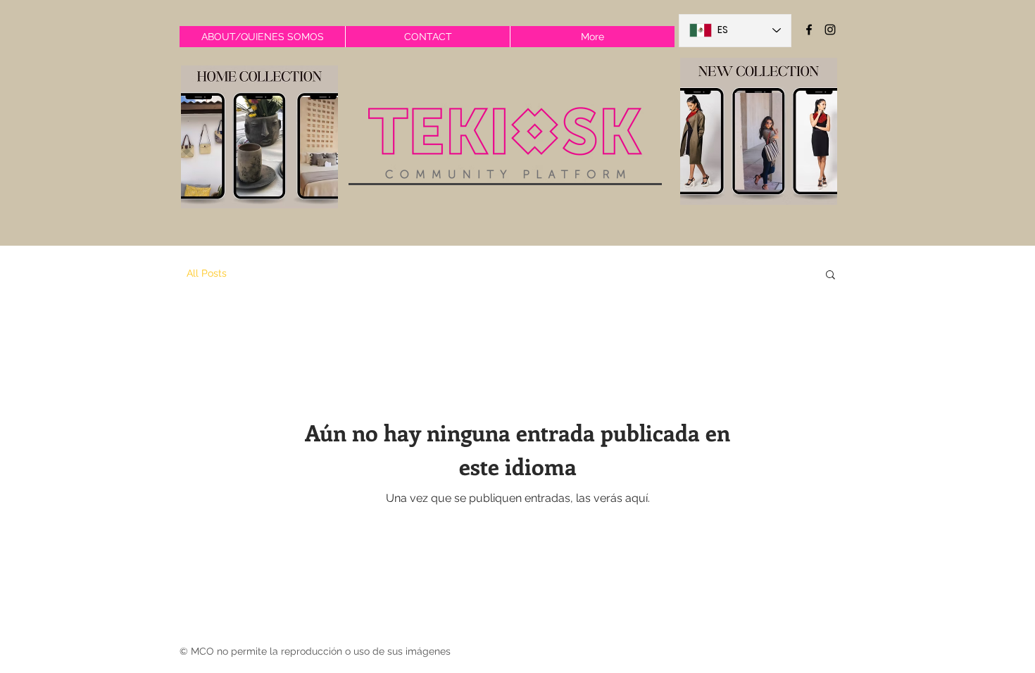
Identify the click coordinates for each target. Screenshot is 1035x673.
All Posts (207, 273)
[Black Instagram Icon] (830, 30)
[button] (830, 275)
